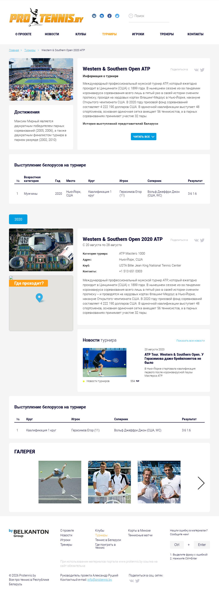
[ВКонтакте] (196, 69)
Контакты (195, 34)
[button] (41, 298)
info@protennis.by (99, 579)
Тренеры (167, 34)
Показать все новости (190, 340)
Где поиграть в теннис (105, 546)
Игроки (138, 34)
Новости (52, 34)
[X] (202, 69)
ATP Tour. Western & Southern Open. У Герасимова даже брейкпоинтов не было (174, 358)
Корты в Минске (139, 530)
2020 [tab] (18, 219)
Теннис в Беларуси (108, 540)
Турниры (109, 34)
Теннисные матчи (140, 535)
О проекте (67, 530)
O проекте (23, 34)
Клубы (80, 34)
